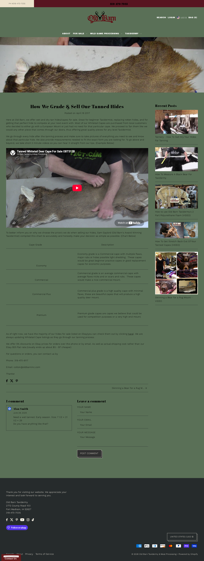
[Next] (201, 4)
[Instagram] (28, 519)
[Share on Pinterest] (17, 380)
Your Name (84, 407)
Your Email (84, 419)
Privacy (29, 554)
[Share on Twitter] (11, 380)
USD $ (184, 17)
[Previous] (37, 4)
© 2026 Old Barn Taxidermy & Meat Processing (154, 554)
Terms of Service (45, 554)
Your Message (86, 432)
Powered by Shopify (188, 554)
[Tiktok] (33, 519)
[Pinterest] (17, 519)
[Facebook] (7, 519)
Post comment (89, 453)
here (130, 334)
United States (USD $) (182, 537)
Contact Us (10, 558)
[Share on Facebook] (7, 380)
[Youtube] (22, 519)
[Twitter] (11, 519)
